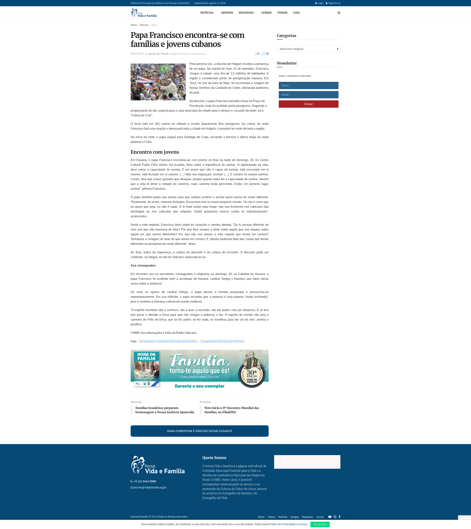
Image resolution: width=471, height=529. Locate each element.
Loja (296, 12)
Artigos (227, 12)
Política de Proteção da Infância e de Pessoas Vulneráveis (160, 3)
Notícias (206, 12)
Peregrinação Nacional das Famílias (222, 341)
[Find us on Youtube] (329, 517)
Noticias (144, 25)
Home (134, 25)
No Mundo (163, 53)
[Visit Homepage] (144, 12)
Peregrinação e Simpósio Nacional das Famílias (168, 341)
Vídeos (282, 12)
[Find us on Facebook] (339, 517)
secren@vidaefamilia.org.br (150, 487)
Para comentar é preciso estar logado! (199, 431)
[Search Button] (339, 12)
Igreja (154, 25)
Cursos (266, 12)
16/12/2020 (137, 53)
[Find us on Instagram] (335, 517)
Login (320, 3)
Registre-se (334, 3)
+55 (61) (144, 481)
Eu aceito (320, 524)
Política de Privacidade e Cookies (288, 524)
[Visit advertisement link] (200, 370)
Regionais (246, 12)
